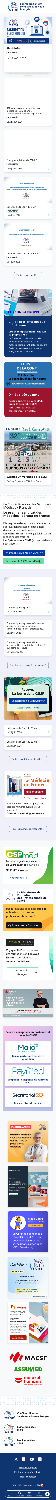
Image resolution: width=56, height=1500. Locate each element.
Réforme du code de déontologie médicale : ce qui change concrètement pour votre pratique (24, 111)
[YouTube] (32, 1459)
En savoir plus (16, 877)
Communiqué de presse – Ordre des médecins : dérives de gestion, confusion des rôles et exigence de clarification (25, 627)
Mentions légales (28, 1467)
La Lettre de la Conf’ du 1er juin (22, 253)
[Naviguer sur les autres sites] (47, 1494)
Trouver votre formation (25, 925)
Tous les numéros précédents (27, 828)
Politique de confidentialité (28, 1472)
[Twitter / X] (16, 1459)
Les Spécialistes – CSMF (17, 540)
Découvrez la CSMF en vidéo (22, 561)
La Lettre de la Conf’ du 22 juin (22, 741)
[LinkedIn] (40, 1459)
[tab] (8, 73)
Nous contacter (28, 1476)
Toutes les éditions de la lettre (26, 759)
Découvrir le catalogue (21, 972)
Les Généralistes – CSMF (17, 533)
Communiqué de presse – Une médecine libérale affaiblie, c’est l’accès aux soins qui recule (26, 645)
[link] (35, 1485)
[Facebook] (23, 1459)
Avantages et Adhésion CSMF (22, 552)
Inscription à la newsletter (29, 700)
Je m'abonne (36, 791)
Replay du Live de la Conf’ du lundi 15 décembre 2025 (26, 402)
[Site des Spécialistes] (19, 1441)
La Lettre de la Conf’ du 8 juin (21, 206)
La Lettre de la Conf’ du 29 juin (22, 728)
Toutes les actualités (26, 275)
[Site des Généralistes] (20, 1428)
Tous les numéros (36, 798)
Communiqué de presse (23, 48)
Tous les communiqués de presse (27, 665)
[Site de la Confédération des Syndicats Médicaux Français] (26, 1415)
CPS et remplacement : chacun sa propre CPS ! (27, 333)
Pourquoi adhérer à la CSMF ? (22, 160)
